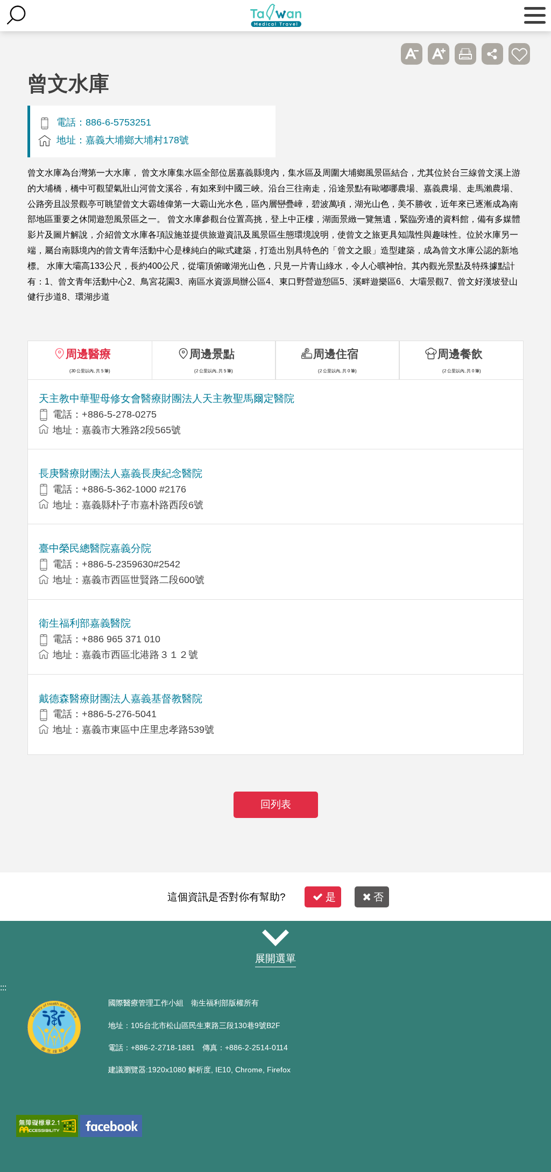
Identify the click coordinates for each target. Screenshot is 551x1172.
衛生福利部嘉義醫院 (85, 623)
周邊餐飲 (460, 354)
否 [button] (378, 897)
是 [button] (331, 897)
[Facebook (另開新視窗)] (111, 1126)
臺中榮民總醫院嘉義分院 (95, 548)
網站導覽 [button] (275, 937)
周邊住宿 (335, 354)
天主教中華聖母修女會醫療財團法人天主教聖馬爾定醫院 (166, 398)
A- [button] (411, 54)
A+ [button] (438, 54)
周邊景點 (212, 354)
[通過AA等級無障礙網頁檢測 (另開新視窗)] (47, 1126)
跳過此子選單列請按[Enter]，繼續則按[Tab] (384, 54)
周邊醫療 (88, 354)
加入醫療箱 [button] (519, 54)
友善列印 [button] (465, 54)
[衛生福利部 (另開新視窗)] (54, 1051)
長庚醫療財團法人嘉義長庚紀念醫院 (120, 473)
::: (3, 987)
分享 (492, 54)
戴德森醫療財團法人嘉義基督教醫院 (120, 698)
